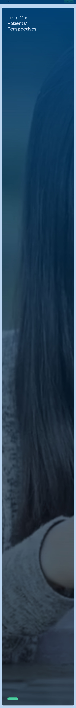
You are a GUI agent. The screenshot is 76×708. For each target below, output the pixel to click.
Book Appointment (69, 1)
